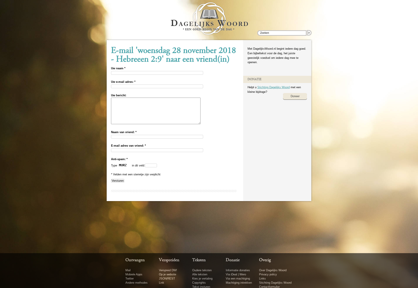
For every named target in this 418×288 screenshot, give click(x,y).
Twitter (129, 278)
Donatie (233, 260)
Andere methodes (136, 282)
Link (161, 282)
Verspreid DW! (168, 270)
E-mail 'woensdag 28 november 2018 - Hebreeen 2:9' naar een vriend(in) (173, 55)
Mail (128, 270)
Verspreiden (169, 260)
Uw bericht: (118, 95)
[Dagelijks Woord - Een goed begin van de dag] (209, 22)
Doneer (295, 96)
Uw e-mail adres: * (123, 81)
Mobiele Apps (133, 274)
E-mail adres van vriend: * (128, 145)
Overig (265, 260)
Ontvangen (135, 260)
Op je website (167, 274)
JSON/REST (167, 278)
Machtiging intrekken (239, 282)
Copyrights (199, 282)
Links (262, 278)
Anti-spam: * (119, 159)
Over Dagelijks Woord (273, 270)
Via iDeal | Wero (236, 274)
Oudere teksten (202, 270)
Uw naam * (118, 68)
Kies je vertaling (202, 278)
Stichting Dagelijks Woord (273, 87)
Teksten (199, 260)
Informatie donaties (238, 270)
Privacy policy (268, 274)
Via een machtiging (238, 278)
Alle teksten (199, 274)
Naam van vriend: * (124, 132)
